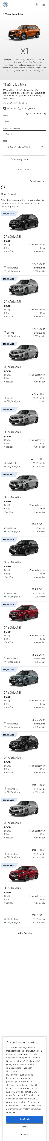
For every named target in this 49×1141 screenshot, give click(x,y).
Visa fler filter (24, 169)
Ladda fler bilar (24, 933)
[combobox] (24, 134)
